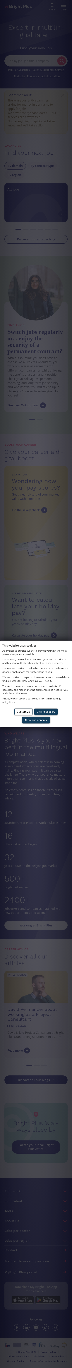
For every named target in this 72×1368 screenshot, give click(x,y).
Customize (23, 711)
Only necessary (46, 711)
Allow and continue (36, 720)
